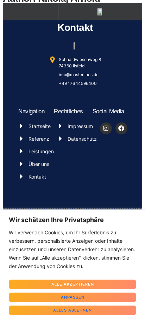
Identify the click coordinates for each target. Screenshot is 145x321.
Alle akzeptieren (72, 284)
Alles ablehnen (72, 310)
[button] (30, 11)
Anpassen (72, 297)
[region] (72, 265)
